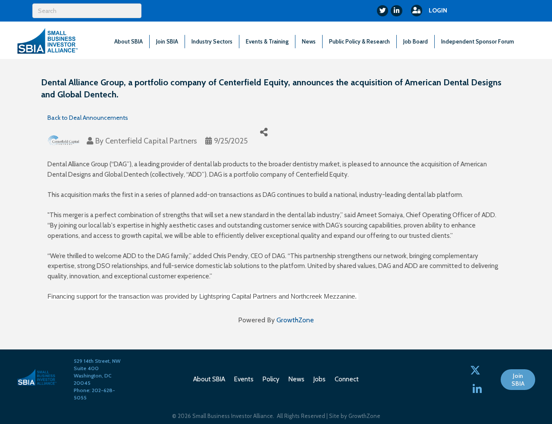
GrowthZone (295, 320)
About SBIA (128, 41)
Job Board (415, 41)
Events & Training (267, 41)
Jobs (320, 379)
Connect (347, 379)
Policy (271, 379)
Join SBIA (167, 41)
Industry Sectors (211, 41)
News (309, 41)
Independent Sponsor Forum (477, 41)
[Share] (263, 132)
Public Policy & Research (359, 41)
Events (244, 379)
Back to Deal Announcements (87, 118)
